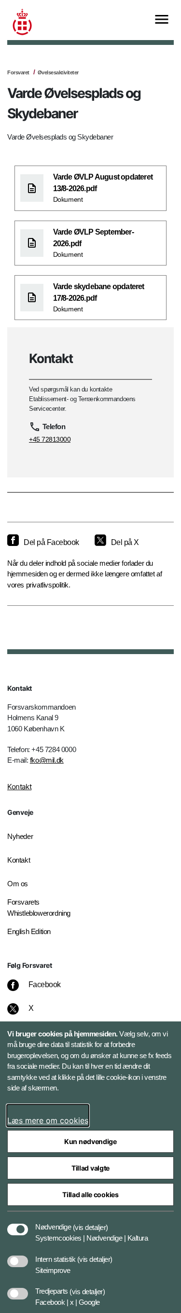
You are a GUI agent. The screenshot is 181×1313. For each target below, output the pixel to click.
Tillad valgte (90, 1168)
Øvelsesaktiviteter (58, 72)
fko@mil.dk (47, 760)
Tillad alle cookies (90, 1194)
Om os (17, 884)
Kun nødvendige (90, 1141)
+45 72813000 (49, 439)
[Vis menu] (161, 20)
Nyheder (20, 836)
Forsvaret (18, 72)
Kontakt (19, 786)
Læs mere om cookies (47, 1120)
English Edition (29, 931)
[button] (90, 1222)
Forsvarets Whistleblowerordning (38, 907)
